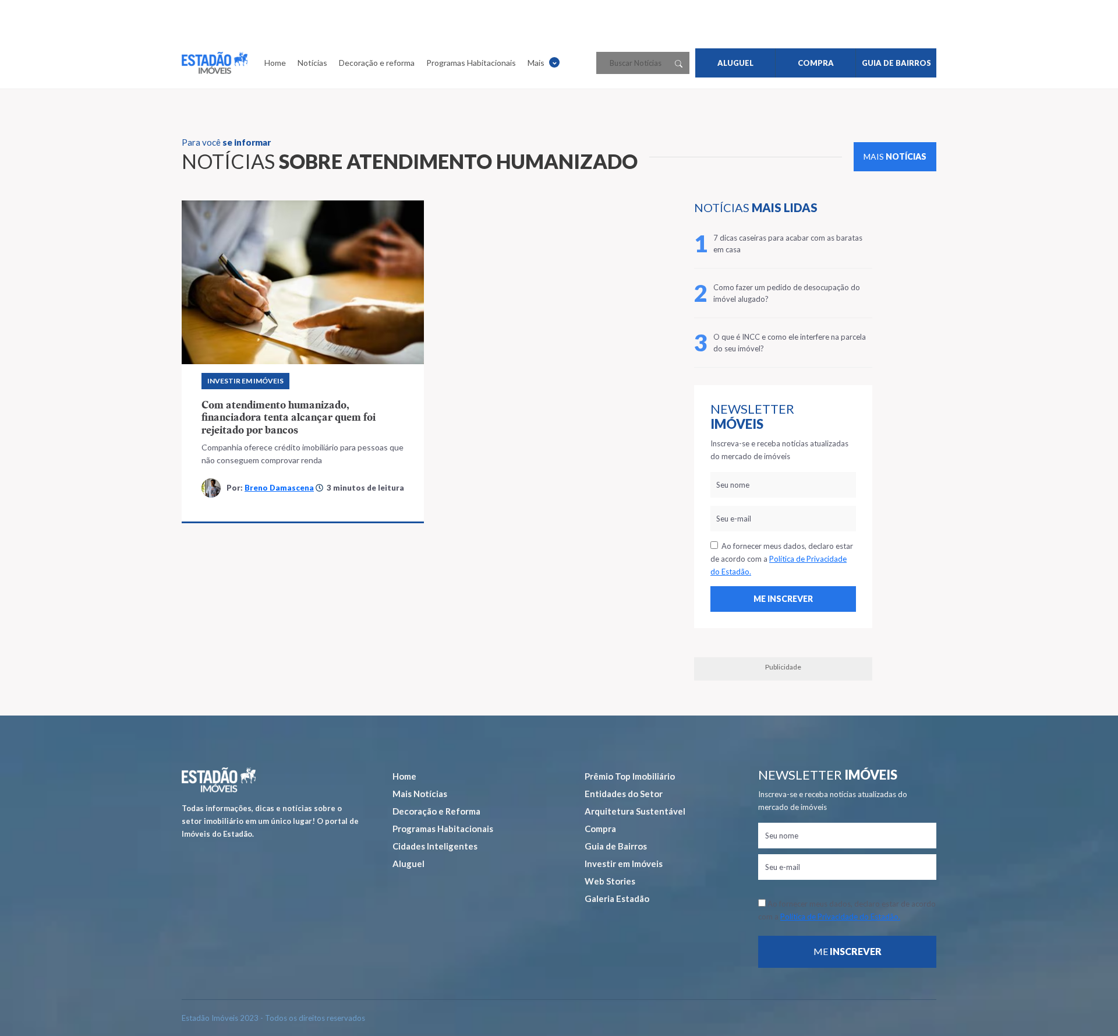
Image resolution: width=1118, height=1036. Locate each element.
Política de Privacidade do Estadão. (840, 916)
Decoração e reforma (377, 63)
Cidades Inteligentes (434, 846)
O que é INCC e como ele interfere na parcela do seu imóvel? (789, 342)
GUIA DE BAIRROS (896, 63)
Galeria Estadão (617, 898)
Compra (600, 828)
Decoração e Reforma (436, 811)
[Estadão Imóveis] (214, 63)
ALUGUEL (735, 63)
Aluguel (408, 863)
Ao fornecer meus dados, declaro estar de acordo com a (781, 558)
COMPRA (816, 63)
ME (847, 951)
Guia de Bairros (616, 846)
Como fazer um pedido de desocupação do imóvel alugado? (786, 293)
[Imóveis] (219, 779)
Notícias (312, 63)
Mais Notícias (419, 793)
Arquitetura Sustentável (635, 811)
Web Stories (610, 881)
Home (275, 63)
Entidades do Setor (624, 793)
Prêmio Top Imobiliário (630, 776)
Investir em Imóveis (245, 380)
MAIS (895, 156)
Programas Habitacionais (471, 63)
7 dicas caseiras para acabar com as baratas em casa (787, 243)
